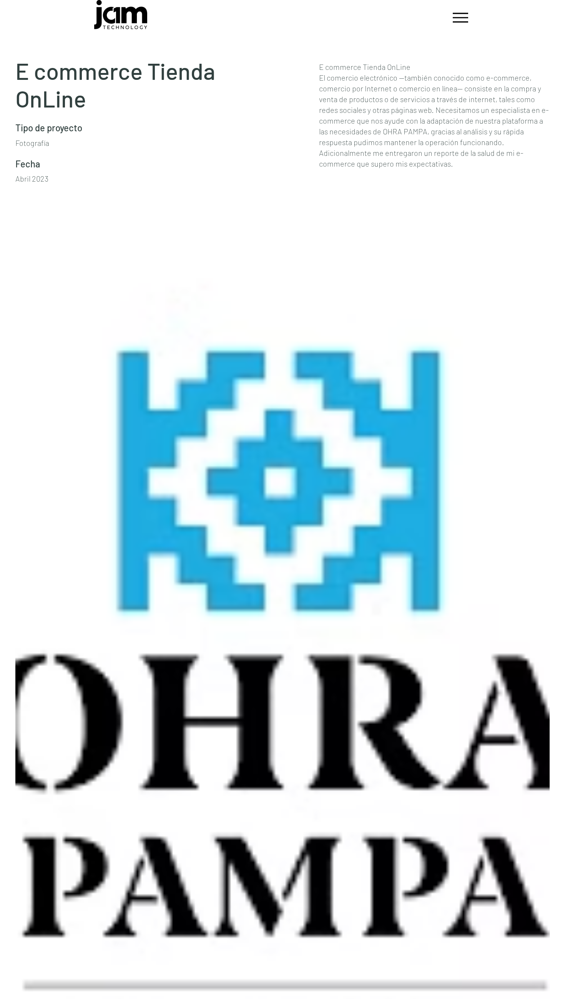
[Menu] (458, 17)
